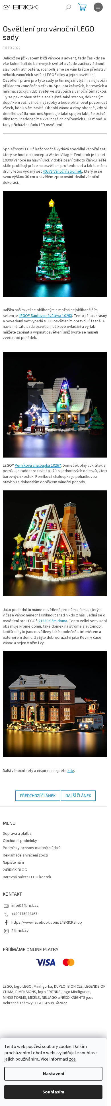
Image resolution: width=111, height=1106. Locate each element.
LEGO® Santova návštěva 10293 (45, 316)
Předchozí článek (38, 795)
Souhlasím (53, 1092)
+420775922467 (24, 914)
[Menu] (98, 7)
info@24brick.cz (25, 906)
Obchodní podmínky (20, 841)
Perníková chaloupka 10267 (38, 465)
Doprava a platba (17, 834)
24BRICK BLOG (15, 870)
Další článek (78, 795)
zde (72, 1059)
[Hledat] (68, 7)
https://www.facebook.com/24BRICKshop (46, 922)
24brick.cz (20, 931)
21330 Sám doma (52, 621)
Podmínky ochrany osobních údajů (32, 848)
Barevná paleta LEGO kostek (27, 877)
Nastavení (53, 1074)
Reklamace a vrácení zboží (25, 855)
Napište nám (13, 862)
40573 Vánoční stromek (62, 171)
